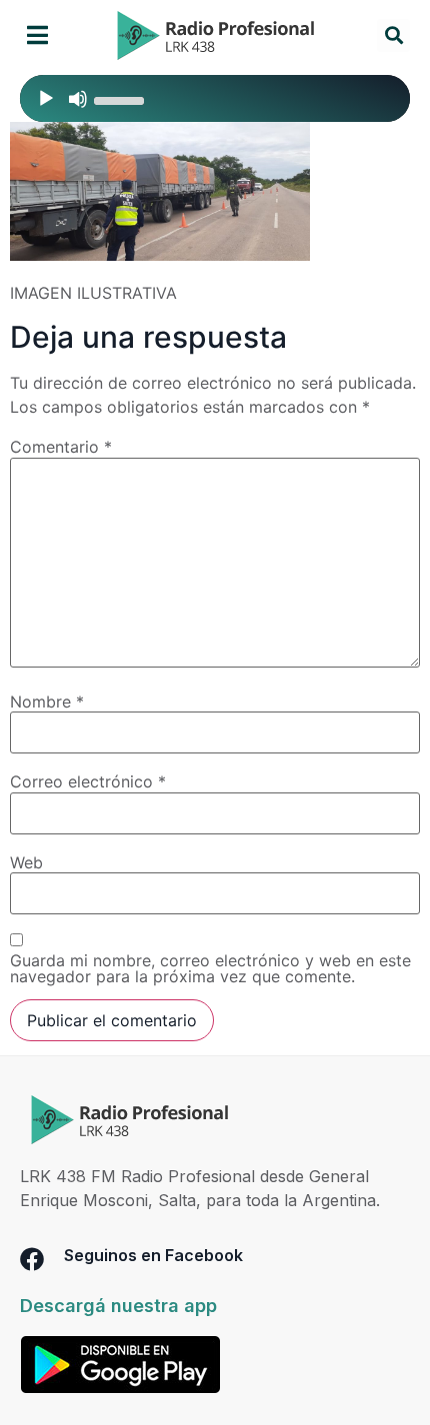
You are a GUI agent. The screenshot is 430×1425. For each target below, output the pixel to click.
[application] (215, 98)
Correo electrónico (88, 781)
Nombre (47, 702)
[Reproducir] (46, 99)
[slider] (122, 99)
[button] (37, 35)
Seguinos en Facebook (153, 1255)
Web (26, 862)
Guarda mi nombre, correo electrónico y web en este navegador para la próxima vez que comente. (210, 968)
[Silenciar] (78, 99)
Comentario (61, 447)
